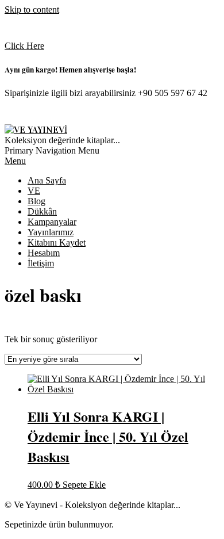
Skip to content (32, 9)
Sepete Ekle (84, 485)
